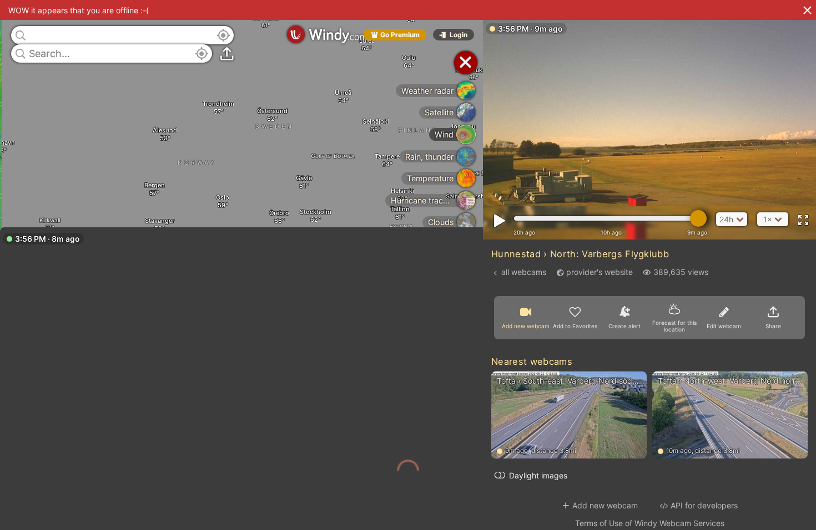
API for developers (704, 505)
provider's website (599, 272)
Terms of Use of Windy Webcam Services (649, 523)
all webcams (523, 272)
